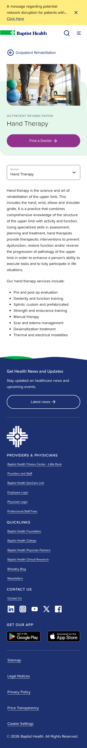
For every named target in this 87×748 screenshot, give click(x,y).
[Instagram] (23, 609)
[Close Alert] (76, 12)
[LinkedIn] (11, 609)
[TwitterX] (46, 609)
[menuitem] (43, 172)
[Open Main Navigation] (79, 33)
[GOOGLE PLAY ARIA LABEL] (24, 636)
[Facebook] (58, 609)
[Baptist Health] (30, 436)
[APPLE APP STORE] (63, 636)
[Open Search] (67, 33)
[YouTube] (34, 609)
